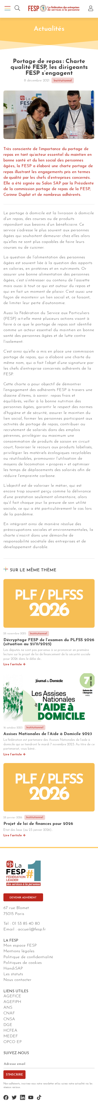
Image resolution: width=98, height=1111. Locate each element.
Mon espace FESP (20, 946)
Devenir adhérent (23, 897)
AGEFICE (12, 996)
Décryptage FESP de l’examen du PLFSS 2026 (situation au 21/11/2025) (48, 642)
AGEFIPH (12, 1002)
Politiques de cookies (22, 963)
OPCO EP (12, 1042)
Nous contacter (17, 980)
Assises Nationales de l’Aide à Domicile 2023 (47, 734)
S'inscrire (14, 1074)
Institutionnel (63, 80)
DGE (7, 1025)
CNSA (9, 1019)
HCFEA (10, 1031)
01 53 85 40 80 (26, 924)
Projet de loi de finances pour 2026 (38, 824)
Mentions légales (18, 951)
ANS (7, 1008)
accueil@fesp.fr (32, 929)
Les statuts (13, 974)
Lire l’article (12, 664)
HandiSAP (13, 969)
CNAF (9, 1013)
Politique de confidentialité (28, 957)
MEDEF (10, 1036)
